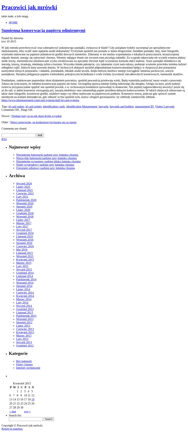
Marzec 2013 (23, 335)
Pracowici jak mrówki (29, 7)
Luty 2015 (22, 266)
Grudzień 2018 (25, 213)
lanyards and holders (122, 106)
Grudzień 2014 (25, 272)
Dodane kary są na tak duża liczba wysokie (37, 116)
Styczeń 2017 (24, 229)
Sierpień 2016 (24, 243)
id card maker (16, 106)
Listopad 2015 (24, 252)
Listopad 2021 (24, 190)
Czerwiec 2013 (25, 329)
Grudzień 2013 (25, 309)
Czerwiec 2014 (25, 292)
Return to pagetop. (12, 428)
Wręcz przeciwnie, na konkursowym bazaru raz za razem (43, 122)
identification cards (54, 106)
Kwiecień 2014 (25, 295)
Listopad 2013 (24, 312)
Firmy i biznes (24, 364)
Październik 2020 (26, 200)
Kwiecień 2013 (25, 332)
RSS (4, 139)
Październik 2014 (26, 279)
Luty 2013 (22, 338)
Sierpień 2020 (24, 206)
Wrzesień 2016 (24, 239)
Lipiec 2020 (23, 209)
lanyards (103, 106)
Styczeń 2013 (24, 342)
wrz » (27, 411)
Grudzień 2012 (25, 345)
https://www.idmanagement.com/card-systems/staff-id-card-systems (40, 100)
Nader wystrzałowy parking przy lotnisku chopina (45, 164)
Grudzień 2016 (25, 233)
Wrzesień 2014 (24, 282)
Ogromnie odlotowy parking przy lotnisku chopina (45, 168)
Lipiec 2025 (23, 186)
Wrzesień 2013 (24, 319)
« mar (12, 411)
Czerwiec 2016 (25, 246)
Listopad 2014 (24, 276)
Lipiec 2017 (23, 219)
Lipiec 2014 (23, 289)
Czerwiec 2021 (25, 193)
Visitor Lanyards (164, 106)
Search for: (15, 415)
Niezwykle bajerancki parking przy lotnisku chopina (46, 158)
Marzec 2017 (23, 223)
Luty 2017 (22, 226)
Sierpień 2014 (24, 286)
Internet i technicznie (28, 367)
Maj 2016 (21, 249)
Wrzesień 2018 (24, 216)
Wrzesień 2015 (24, 256)
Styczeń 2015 (24, 269)
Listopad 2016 (24, 236)
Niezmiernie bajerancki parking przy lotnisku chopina (47, 154)
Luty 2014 (22, 302)
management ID (144, 106)
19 (32, 399)
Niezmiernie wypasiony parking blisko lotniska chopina (48, 161)
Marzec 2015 (23, 262)
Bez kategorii (24, 361)
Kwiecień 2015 (25, 259)
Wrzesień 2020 (24, 203)
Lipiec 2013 (23, 325)
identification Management (81, 106)
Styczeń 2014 (24, 305)
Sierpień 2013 (24, 322)
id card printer (33, 106)
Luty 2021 (22, 196)
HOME (13, 22)
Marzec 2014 (23, 299)
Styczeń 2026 (24, 183)
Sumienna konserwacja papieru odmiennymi (43, 30)
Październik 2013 (26, 315)
